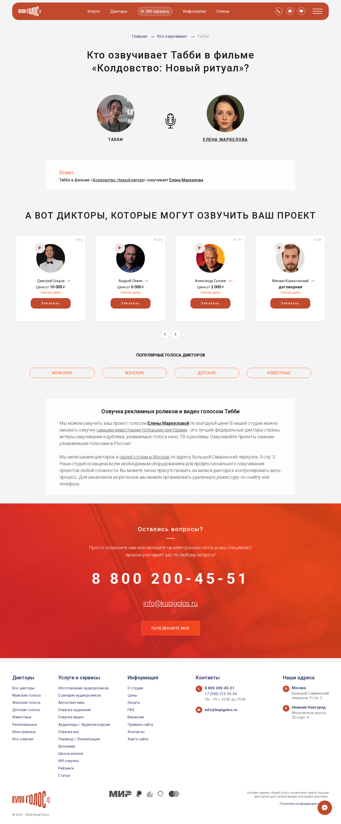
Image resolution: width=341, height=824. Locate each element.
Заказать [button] (50, 303)
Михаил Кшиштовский (290, 281)
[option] (51, 278)
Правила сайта (140, 724)
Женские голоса (26, 702)
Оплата (134, 702)
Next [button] (175, 334)
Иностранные (24, 732)
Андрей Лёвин (131, 281)
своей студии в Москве (145, 456)
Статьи (222, 11)
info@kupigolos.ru (170, 603)
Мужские (62, 373)
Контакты (136, 732)
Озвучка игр (68, 732)
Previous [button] (165, 334)
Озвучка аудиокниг (74, 710)
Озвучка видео (71, 717)
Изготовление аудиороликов (83, 688)
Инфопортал (194, 11)
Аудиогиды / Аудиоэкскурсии (84, 724)
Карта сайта (138, 739)
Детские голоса (26, 710)
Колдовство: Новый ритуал (118, 180)
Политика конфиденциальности (304, 804)
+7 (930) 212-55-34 (220, 694)
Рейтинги (66, 768)
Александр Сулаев (210, 281)
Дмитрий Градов (51, 281)
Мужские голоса (26, 695)
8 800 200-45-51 (170, 578)
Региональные (24, 724)
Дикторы (118, 11)
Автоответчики (71, 702)
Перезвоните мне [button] (170, 628)
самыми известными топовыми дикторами (142, 429)
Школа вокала (70, 753)
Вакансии (136, 717)
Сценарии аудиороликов (79, 695)
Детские (206, 373)
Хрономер (66, 746)
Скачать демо (51, 292)
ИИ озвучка (68, 761)
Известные (279, 373)
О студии (135, 688)
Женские (134, 373)
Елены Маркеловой (168, 423)
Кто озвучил (22, 739)
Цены (132, 695)
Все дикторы (23, 688)
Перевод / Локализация (79, 739)
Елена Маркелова (186, 180)
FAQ (131, 710)
